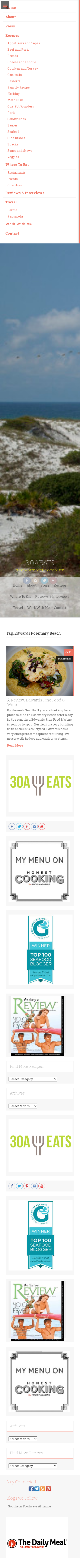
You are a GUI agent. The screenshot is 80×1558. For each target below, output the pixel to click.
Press (10, 26)
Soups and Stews (19, 151)
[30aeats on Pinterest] (48, 1489)
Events (12, 179)
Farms (12, 210)
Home (10, 7)
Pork (11, 113)
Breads (12, 56)
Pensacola (15, 216)
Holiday (13, 94)
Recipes (12, 35)
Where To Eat (17, 164)
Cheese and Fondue (21, 62)
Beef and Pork (18, 49)
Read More (15, 745)
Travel (11, 202)
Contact (12, 233)
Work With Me (18, 224)
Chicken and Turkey (22, 68)
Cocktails (14, 75)
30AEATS (40, 563)
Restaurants (16, 173)
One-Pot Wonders (20, 106)
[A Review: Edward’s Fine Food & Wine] (39, 671)
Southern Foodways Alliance (29, 1506)
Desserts (13, 81)
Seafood (13, 132)
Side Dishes (16, 138)
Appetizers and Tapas (23, 43)
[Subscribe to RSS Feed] (42, 1489)
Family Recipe (18, 87)
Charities (14, 185)
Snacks (12, 144)
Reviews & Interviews (24, 193)
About (10, 17)
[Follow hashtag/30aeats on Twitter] (36, 1489)
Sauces (12, 125)
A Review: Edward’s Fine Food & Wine (36, 702)
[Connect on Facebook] (31, 1489)
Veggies (13, 157)
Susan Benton (64, 658)
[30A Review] (37, 1025)
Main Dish (15, 100)
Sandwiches (16, 119)
